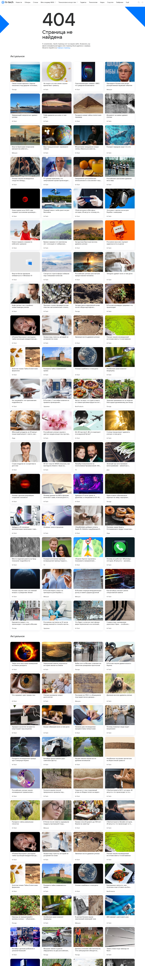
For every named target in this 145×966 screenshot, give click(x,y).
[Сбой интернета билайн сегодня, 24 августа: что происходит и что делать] (120, 942)
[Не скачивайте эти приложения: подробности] (25, 394)
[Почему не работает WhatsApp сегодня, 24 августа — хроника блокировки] (120, 552)
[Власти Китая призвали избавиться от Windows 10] (25, 267)
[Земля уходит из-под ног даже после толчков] (88, 647)
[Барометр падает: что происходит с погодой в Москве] (25, 615)
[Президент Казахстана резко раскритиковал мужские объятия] (120, 77)
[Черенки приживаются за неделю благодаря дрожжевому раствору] (120, 394)
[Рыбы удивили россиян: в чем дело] (57, 108)
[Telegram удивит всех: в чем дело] (120, 267)
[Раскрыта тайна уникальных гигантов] (25, 942)
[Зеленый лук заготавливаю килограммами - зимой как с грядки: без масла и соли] (120, 457)
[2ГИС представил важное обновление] (57, 679)
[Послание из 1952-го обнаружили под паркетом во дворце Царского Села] (88, 815)
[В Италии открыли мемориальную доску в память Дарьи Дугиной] (88, 584)
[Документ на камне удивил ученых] (120, 108)
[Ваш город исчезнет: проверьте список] (57, 140)
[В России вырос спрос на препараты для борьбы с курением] (57, 584)
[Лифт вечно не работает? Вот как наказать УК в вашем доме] (120, 647)
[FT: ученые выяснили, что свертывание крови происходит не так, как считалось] (57, 172)
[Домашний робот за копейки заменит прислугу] (57, 742)
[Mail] (3, 2)
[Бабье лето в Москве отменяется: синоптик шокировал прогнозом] (88, 783)
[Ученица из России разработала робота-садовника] (25, 742)
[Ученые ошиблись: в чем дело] (88, 362)
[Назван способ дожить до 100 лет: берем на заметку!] (88, 942)
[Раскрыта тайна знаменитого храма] (57, 362)
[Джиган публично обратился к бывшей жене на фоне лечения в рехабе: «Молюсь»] (120, 679)
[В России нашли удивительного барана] (120, 783)
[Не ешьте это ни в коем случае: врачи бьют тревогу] (57, 77)
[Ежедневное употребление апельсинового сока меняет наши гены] (88, 172)
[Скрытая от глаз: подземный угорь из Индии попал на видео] (88, 910)
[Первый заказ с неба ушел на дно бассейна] (57, 203)
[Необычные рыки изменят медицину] (120, 362)
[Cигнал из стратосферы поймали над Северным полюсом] (57, 267)
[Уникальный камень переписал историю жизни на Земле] (57, 783)
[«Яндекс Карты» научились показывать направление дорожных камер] (88, 552)
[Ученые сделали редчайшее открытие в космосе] (25, 489)
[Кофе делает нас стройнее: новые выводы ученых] (25, 298)
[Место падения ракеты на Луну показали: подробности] (25, 552)
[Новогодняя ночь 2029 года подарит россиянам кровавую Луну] (25, 203)
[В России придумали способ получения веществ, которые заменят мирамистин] (25, 710)
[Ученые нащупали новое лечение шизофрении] (57, 710)
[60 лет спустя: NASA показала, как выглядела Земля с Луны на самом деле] (57, 457)
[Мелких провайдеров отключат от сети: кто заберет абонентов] (120, 742)
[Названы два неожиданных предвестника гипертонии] (88, 847)
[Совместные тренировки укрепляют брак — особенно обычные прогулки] (120, 615)
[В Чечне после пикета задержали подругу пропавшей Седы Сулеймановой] (57, 942)
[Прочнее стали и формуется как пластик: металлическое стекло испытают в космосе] (57, 298)
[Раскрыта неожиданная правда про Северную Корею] (25, 878)
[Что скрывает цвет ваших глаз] (25, 815)
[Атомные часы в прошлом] (57, 520)
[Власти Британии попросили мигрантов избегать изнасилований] (25, 140)
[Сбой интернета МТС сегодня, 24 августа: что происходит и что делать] (120, 910)
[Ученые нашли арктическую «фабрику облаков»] (25, 679)
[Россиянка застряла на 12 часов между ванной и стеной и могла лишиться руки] (57, 615)
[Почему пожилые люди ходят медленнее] (120, 847)
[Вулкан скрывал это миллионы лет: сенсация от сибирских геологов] (57, 235)
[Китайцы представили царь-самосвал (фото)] (57, 878)
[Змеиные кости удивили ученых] (88, 330)
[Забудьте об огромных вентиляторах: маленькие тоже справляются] (25, 520)
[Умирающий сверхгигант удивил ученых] (25, 108)
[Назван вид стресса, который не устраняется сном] (57, 330)
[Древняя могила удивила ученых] (120, 815)
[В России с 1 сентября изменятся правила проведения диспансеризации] (57, 394)
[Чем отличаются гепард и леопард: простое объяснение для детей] (120, 710)
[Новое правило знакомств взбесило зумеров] (25, 235)
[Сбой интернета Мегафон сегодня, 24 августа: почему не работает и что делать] (88, 203)
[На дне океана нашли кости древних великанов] (88, 878)
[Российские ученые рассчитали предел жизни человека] (88, 267)
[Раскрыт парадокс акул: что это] (120, 140)
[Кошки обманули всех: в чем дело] (57, 847)
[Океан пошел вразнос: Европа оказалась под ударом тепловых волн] (25, 77)
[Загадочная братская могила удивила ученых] (88, 235)
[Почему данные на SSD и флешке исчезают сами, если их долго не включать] (57, 489)
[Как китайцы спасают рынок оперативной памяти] (120, 584)
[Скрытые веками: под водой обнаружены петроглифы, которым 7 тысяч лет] (88, 679)
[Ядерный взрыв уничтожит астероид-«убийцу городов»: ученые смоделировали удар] (88, 742)
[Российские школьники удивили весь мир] (120, 172)
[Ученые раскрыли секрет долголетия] (57, 815)
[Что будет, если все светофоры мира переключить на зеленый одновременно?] (88, 615)
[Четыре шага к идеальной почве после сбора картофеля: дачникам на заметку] (88, 298)
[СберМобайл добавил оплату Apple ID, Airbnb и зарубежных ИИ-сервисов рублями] (88, 520)
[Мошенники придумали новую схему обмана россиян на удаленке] (88, 140)
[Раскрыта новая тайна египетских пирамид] (88, 108)
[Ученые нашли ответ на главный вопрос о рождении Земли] (25, 584)
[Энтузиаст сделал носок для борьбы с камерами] (120, 203)
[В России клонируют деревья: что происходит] (120, 298)
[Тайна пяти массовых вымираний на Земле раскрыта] (25, 783)
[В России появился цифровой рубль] (88, 710)
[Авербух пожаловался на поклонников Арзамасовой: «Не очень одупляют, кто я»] (88, 457)
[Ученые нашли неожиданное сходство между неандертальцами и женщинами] (25, 172)
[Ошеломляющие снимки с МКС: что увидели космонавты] (88, 77)
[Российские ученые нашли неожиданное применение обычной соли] (25, 910)
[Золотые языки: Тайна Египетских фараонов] (25, 362)
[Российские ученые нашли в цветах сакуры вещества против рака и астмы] (57, 425)
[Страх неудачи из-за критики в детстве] (25, 457)
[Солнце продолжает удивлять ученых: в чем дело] (120, 425)
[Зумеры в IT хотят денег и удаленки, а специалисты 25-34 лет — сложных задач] (88, 489)
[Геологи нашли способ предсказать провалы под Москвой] (57, 910)
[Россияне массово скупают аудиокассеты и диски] (120, 235)
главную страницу (63, 48)
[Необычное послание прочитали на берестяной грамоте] (120, 878)
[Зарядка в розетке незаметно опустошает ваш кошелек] (25, 847)
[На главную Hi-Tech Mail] (8, 2)
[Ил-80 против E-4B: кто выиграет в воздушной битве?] (88, 425)
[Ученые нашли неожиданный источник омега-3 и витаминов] (120, 330)
